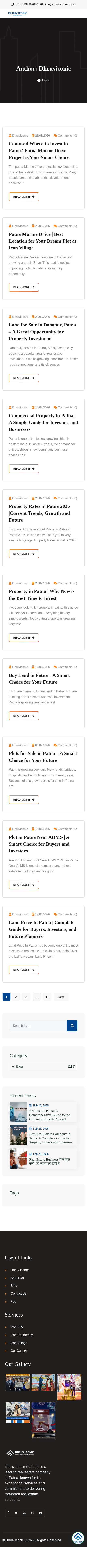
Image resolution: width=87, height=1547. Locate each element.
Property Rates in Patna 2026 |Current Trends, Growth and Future (39, 513)
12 (47, 997)
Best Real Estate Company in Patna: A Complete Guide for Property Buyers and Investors (51, 1138)
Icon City (17, 1327)
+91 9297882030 (27, 4)
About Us (17, 1278)
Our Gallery (19, 1350)
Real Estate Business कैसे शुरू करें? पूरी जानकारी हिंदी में (49, 1161)
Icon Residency (22, 1335)
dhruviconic (20, 135)
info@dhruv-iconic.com (60, 4)
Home (46, 80)
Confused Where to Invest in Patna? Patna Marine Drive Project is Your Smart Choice (39, 150)
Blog (45, 1066)
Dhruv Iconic (20, 1270)
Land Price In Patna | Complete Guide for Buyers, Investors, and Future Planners (42, 929)
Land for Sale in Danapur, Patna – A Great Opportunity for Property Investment (42, 331)
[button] (78, 1538)
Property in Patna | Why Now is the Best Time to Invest (41, 595)
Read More (22, 196)
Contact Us (19, 1293)
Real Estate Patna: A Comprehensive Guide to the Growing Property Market (49, 1115)
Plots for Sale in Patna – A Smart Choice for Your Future (43, 757)
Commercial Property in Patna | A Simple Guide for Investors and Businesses (43, 422)
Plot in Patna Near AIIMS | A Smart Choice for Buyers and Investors (39, 844)
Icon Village (19, 1343)
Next (61, 997)
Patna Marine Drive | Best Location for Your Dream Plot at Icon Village (42, 241)
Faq (13, 1301)
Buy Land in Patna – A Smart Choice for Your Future (39, 678)
